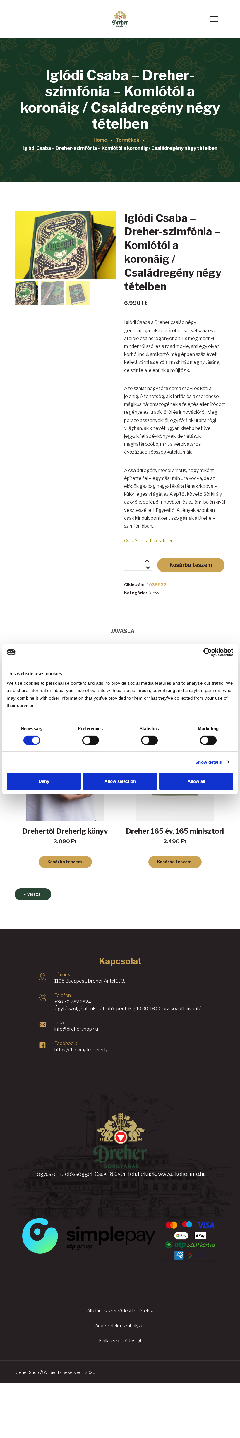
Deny (44, 781)
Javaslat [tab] (124, 631)
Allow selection (120, 781)
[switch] (90, 740)
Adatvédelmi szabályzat (120, 1326)
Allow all (196, 781)
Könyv (154, 592)
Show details (208, 762)
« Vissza (32, 894)
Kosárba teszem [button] (64, 861)
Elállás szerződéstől (120, 1340)
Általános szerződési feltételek (120, 1311)
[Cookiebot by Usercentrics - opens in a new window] (207, 652)
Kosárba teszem (190, 565)
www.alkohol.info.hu (182, 1174)
